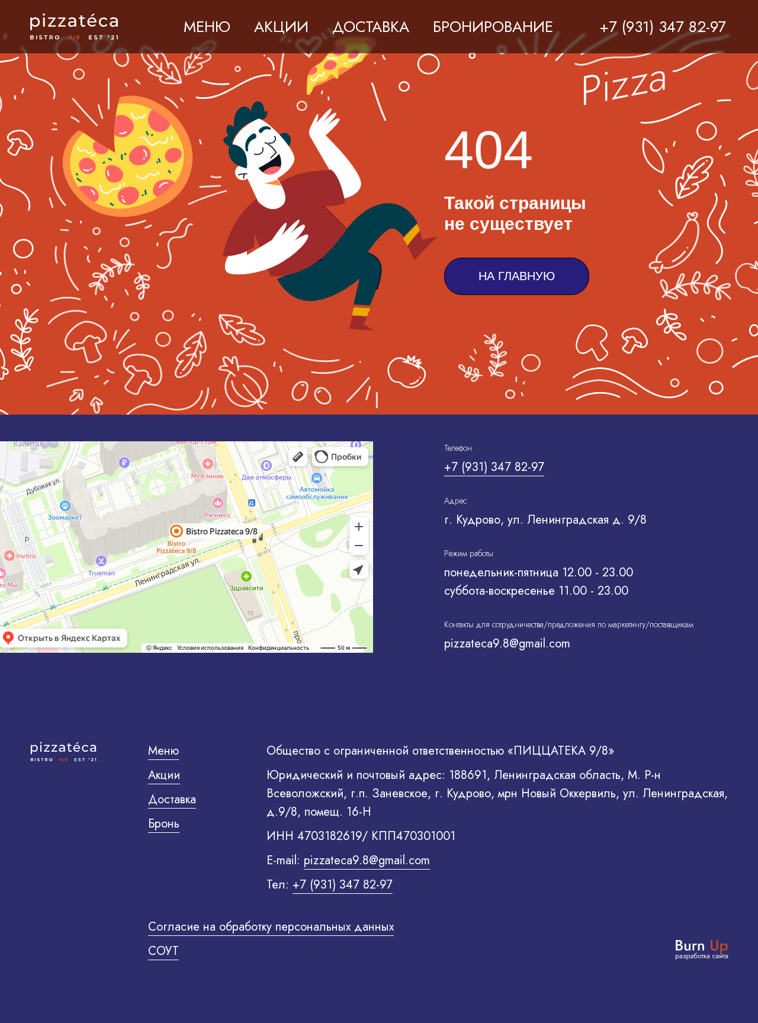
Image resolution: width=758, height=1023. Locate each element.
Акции (164, 775)
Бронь (163, 823)
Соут (163, 951)
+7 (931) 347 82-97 (494, 467)
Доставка (172, 799)
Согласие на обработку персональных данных (271, 926)
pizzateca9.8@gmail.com (367, 860)
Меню (207, 26)
